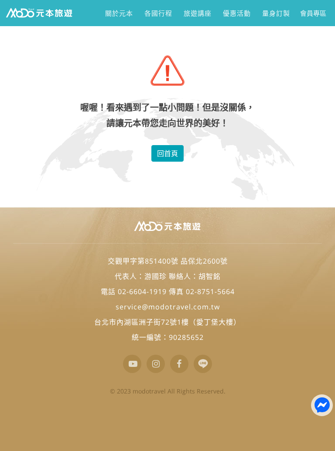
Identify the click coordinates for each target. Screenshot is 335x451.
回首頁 (167, 153)
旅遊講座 (197, 12)
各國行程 (158, 12)
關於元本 (119, 12)
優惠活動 (236, 12)
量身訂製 (276, 12)
